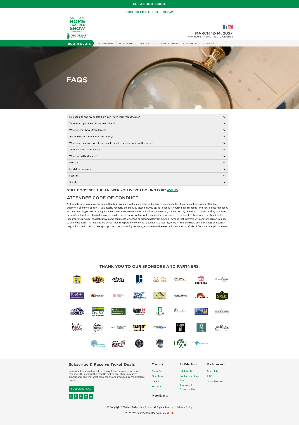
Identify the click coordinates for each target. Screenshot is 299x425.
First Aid (73, 162)
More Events (209, 43)
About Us (157, 371)
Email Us (156, 386)
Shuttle (73, 182)
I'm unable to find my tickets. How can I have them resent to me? (104, 117)
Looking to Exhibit (168, 43)
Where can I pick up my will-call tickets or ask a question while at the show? (110, 143)
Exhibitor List (146, 43)
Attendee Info (105, 43)
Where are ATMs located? (83, 156)
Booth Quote (79, 43)
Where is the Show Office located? (88, 130)
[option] (149, 77)
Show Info (212, 371)
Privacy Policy (184, 407)
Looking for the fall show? (149, 12)
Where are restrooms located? (85, 149)
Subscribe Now (81, 389)
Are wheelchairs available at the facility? (91, 136)
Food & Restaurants (80, 169)
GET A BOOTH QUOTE (149, 4)
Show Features (126, 43)
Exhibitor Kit (186, 371)
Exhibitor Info (190, 43)
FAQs (210, 376)
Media (155, 381)
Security (73, 175)
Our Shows (158, 376)
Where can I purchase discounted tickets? (92, 123)
